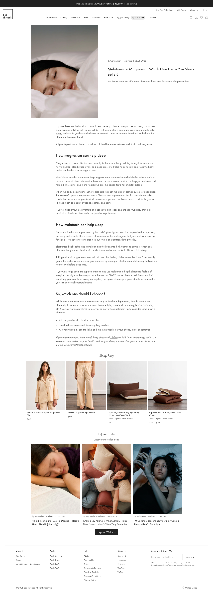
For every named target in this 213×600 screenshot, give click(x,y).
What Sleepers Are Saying (28, 564)
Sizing (86, 564)
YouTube (121, 568)
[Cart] (206, 17)
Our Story (20, 556)
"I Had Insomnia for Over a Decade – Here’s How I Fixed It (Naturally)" (55, 522)
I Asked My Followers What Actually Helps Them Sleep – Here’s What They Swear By (105, 522)
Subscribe (189, 557)
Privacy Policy (90, 580)
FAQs (86, 556)
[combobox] (191, 17)
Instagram (121, 560)
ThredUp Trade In (91, 572)
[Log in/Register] (196, 17)
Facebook (121, 556)
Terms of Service (168, 565)
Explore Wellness (106, 532)
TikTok (120, 572)
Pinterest (121, 564)
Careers (19, 560)
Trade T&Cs (55, 568)
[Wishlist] (201, 17)
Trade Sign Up (56, 556)
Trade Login (55, 560)
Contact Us (89, 560)
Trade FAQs (55, 564)
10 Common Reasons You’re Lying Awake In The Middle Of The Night (157, 522)
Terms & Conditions (92, 576)
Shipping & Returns (92, 568)
